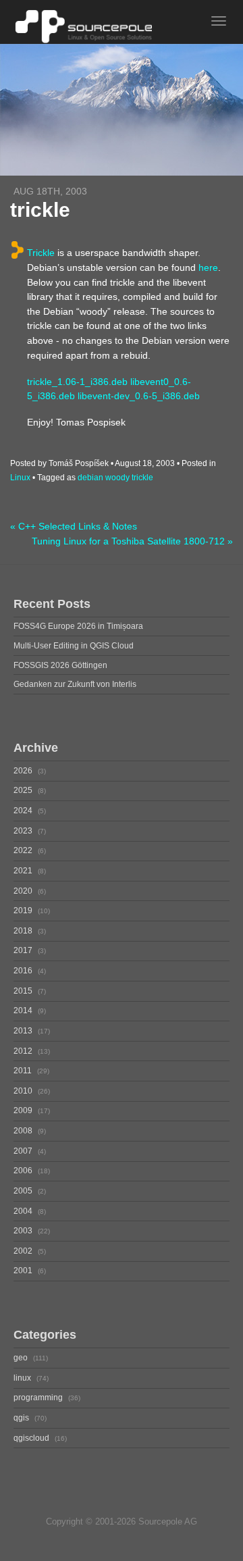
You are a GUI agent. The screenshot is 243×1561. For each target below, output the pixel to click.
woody (117, 478)
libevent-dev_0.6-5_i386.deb (139, 395)
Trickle (41, 252)
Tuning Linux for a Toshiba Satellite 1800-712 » (132, 541)
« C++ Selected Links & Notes (73, 526)
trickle (142, 478)
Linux (20, 478)
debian (90, 478)
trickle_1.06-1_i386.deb (77, 381)
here (208, 267)
